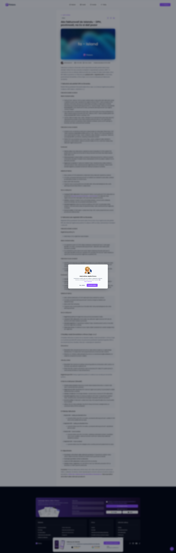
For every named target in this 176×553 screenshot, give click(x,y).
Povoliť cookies (92, 285)
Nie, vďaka (82, 285)
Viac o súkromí (88, 281)
